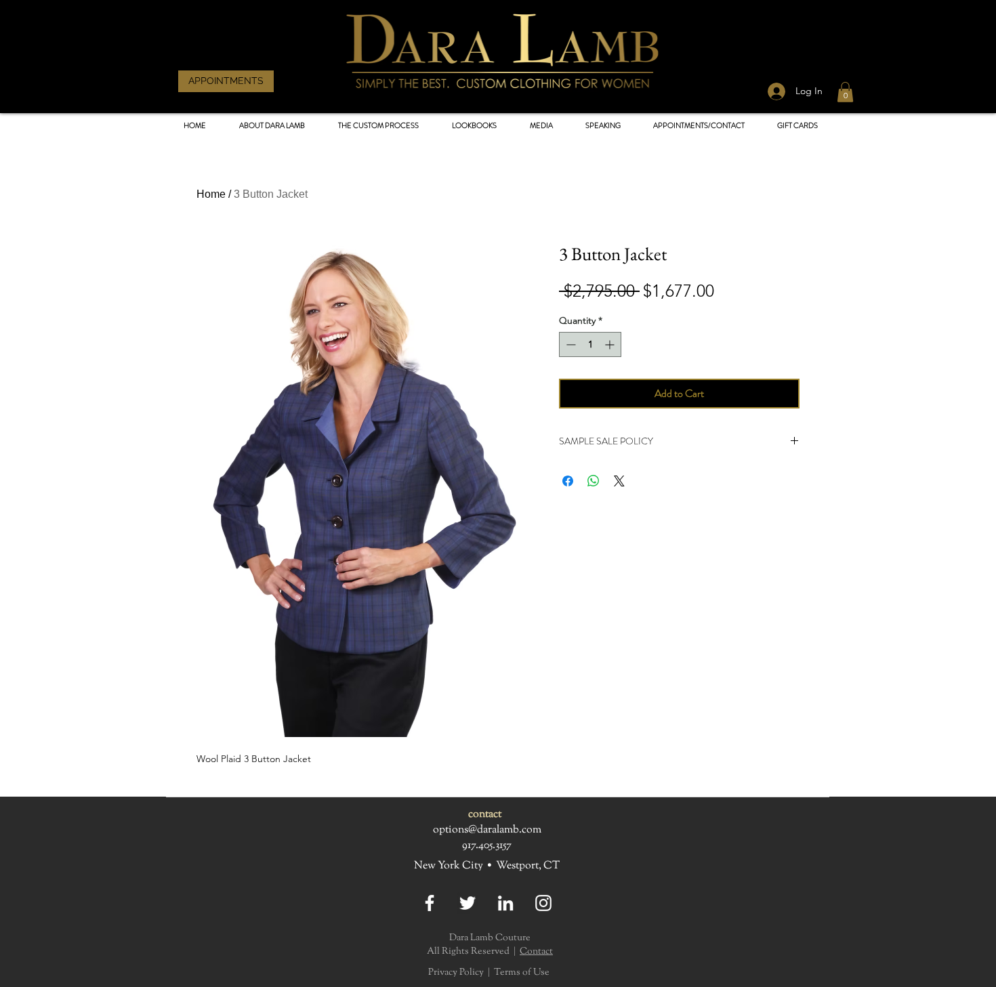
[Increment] (610, 344)
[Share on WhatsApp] (593, 481)
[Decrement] (569, 344)
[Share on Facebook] (568, 481)
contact (484, 814)
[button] (474, 125)
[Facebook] (429, 903)
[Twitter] (467, 903)
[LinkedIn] (505, 903)
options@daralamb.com (487, 830)
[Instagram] (543, 903)
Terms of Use (521, 973)
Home (211, 194)
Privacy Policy (456, 973)
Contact (536, 952)
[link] (845, 92)
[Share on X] (619, 481)
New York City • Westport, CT (487, 866)
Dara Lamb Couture (490, 938)
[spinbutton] (590, 344)
